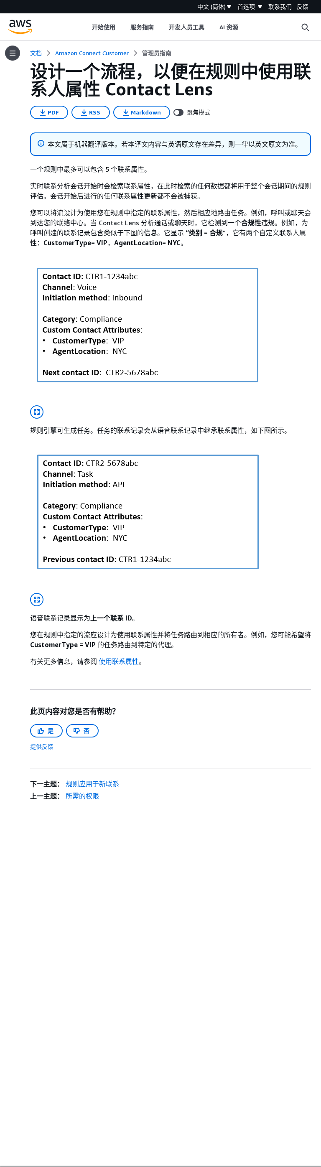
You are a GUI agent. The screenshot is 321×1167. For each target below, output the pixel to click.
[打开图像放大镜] (36, 412)
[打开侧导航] (12, 53)
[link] (156, 53)
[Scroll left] (85, 27)
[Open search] (305, 27)
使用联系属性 (119, 661)
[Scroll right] (244, 27)
